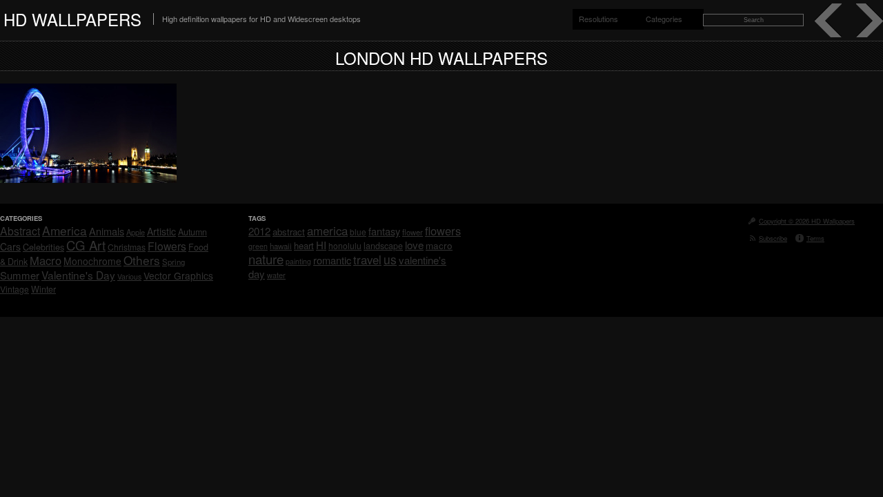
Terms (815, 238)
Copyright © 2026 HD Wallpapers (807, 221)
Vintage (14, 289)
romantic (332, 260)
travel (367, 259)
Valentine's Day (78, 274)
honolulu (344, 245)
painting (298, 261)
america (327, 230)
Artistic (161, 231)
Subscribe (773, 238)
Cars (10, 246)
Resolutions (598, 18)
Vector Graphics (178, 275)
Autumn (192, 232)
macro (439, 245)
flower (412, 231)
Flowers (167, 245)
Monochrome (92, 261)
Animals (106, 231)
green (258, 246)
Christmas (127, 247)
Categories (664, 18)
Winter (43, 289)
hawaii (281, 245)
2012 (259, 231)
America (64, 230)
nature (266, 259)
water (276, 274)
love (414, 244)
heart (304, 245)
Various (129, 276)
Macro (45, 260)
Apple (135, 231)
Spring (173, 261)
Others (141, 260)
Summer (19, 275)
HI (321, 244)
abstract (288, 231)
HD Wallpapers (72, 19)
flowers (443, 230)
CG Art (86, 245)
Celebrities (43, 246)
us (390, 259)
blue (358, 231)
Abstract (20, 230)
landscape (383, 246)
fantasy (384, 231)
